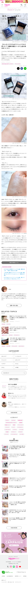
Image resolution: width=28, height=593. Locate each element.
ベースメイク (18, 356)
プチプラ (14, 429)
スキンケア (3, 356)
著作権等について (18, 576)
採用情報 (24, 576)
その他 (16, 367)
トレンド (8, 324)
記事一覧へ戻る (14, 305)
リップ (13, 427)
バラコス (10, 335)
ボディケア (17, 360)
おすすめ (8, 346)
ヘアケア (3, 363)
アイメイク (8, 62)
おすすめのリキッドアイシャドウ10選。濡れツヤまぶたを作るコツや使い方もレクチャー (14, 278)
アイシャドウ (17, 63)
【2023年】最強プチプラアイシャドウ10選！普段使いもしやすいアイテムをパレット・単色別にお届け (14, 274)
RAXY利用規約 (8, 561)
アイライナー (16, 335)
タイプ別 (21, 434)
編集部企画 (20, 420)
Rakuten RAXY (8, 5)
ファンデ (6, 434)
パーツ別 (21, 429)
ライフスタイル (14, 434)
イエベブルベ (21, 346)
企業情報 (3, 576)
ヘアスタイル (20, 427)
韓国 (14, 424)
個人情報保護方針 (10, 576)
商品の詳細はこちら (14, 262)
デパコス (20, 431)
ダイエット (14, 431)
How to (3, 324)
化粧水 (7, 431)
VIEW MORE (14, 412)
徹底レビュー (4, 335)
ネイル (16, 363)
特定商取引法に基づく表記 (13, 563)
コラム (2, 367)
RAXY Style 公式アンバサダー (7, 63)
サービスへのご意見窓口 (16, 561)
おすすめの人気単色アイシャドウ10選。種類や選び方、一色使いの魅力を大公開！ (14, 269)
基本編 (21, 422)
